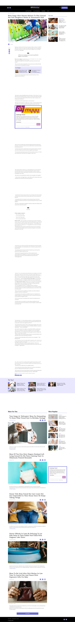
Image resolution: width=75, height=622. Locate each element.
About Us (17, 618)
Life (10, 13)
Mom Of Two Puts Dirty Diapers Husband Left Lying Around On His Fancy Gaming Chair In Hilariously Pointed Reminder (26, 456)
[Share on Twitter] (9, 51)
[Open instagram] (10, 7)
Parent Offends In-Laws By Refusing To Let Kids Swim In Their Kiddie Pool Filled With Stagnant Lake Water (25, 535)
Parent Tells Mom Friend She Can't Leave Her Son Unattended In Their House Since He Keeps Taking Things (27, 496)
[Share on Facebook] (9, 50)
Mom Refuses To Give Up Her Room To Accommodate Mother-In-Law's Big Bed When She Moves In (36, 72)
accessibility (17, 375)
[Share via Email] (9, 53)
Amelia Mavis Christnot (13, 420)
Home (8, 13)
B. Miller (12, 44)
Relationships (61, 18)
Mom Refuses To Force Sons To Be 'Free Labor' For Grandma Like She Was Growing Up (62, 437)
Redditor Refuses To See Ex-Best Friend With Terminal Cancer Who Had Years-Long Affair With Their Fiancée (21, 390)
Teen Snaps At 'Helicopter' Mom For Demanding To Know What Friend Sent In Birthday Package (27, 417)
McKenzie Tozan (12, 579)
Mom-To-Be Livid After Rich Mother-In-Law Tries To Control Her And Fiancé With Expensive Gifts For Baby (26, 575)
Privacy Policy (9, 618)
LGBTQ (60, 446)
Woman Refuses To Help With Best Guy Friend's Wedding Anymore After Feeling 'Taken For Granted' (23, 72)
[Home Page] (35, 7)
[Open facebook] (8, 7)
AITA (15, 50)
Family (60, 427)
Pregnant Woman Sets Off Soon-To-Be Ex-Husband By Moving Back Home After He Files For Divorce (21, 385)
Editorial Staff (14, 618)
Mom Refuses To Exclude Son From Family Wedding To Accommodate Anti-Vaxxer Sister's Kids (62, 443)
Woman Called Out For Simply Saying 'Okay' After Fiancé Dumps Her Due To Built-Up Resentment (41, 385)
